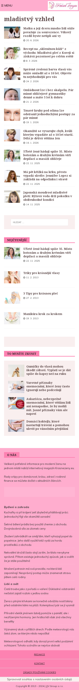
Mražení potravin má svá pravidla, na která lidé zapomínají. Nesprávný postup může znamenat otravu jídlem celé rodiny (37, 573)
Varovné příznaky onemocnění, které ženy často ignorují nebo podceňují (48, 386)
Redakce (39, 654)
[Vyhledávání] (40, 222)
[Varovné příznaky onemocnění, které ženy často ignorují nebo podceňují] (16, 387)
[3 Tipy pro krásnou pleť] (12, 298)
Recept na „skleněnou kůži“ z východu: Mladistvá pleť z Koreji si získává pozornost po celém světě (48, 52)
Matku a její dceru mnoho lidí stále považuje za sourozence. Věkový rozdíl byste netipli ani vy (49, 32)
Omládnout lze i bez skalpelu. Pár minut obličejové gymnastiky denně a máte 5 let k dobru (48, 93)
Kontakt (39, 663)
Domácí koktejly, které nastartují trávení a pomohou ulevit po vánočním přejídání (47, 425)
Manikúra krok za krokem (42, 314)
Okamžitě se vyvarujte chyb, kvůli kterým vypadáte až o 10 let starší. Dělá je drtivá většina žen (48, 134)
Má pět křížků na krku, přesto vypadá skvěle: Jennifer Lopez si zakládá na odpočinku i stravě (47, 175)
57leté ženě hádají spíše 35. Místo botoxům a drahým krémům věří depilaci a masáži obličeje (47, 155)
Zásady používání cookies (39, 672)
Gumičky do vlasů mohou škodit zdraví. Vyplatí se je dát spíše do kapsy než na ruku (48, 370)
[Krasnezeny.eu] (63, 5)
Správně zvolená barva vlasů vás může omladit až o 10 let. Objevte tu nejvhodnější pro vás (47, 72)
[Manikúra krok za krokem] (12, 318)
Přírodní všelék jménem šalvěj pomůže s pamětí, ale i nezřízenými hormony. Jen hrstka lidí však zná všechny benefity (37, 617)
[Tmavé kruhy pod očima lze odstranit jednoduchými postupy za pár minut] (12, 115)
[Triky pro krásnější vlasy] (12, 277)
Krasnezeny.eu (64, 468)
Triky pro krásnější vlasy (41, 273)
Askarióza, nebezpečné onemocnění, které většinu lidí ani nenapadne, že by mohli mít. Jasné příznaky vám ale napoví (48, 406)
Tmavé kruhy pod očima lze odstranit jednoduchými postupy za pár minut (49, 114)
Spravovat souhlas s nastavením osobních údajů (39, 679)
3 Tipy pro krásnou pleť (40, 293)
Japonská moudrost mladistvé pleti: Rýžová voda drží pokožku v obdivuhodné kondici (47, 196)
